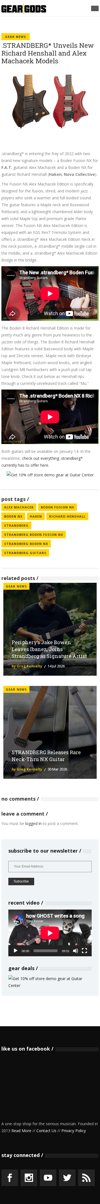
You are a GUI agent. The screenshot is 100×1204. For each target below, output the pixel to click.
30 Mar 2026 (57, 769)
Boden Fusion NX (57, 507)
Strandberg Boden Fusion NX (33, 534)
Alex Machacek (19, 507)
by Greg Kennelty (27, 666)
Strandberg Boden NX (26, 544)
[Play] (15, 951)
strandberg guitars (25, 553)
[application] (50, 933)
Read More (21, 1130)
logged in (33, 823)
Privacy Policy (73, 1130)
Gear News (15, 37)
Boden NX (13, 516)
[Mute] (75, 951)
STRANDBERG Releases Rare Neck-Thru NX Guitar (46, 755)
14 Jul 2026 (56, 666)
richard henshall (67, 516)
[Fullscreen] (84, 951)
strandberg (16, 525)
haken (36, 516)
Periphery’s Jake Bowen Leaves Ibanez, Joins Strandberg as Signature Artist (49, 649)
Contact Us (46, 1130)
